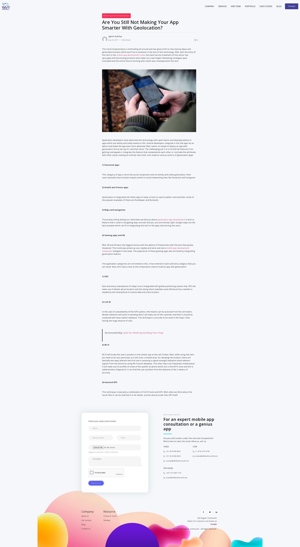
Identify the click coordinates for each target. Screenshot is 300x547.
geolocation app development (171, 219)
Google (214, 524)
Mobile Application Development (116, 16)
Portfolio (250, 6)
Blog (278, 6)
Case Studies (265, 6)
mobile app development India (130, 55)
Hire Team (236, 6)
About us (85, 516)
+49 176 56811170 (173, 473)
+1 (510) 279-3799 (202, 451)
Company (209, 6)
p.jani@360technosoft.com (177, 478)
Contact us (85, 529)
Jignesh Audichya (115, 36)
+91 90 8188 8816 (173, 451)
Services (222, 6)
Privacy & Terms (110, 516)
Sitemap (106, 520)
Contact (291, 6)
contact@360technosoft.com (177, 461)
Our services (86, 520)
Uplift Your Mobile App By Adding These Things (143, 333)
